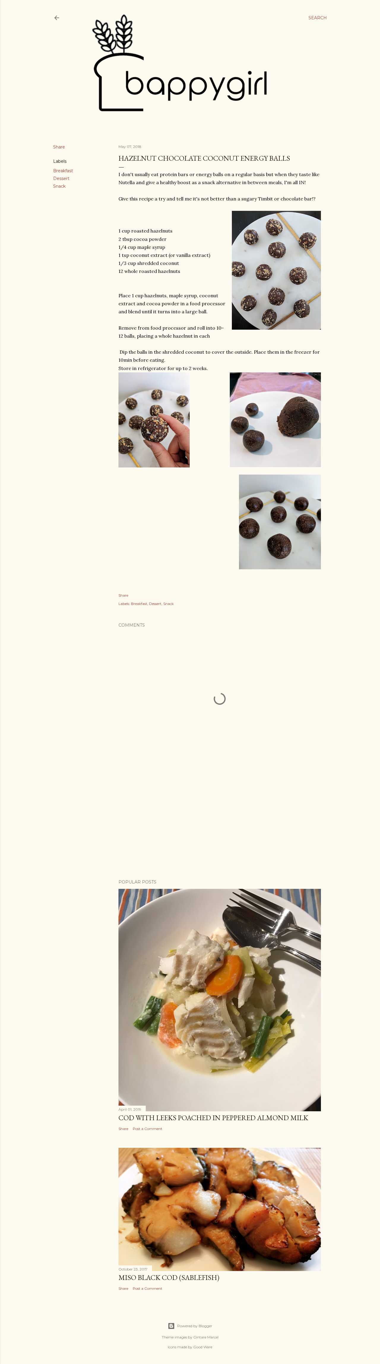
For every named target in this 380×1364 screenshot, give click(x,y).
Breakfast (63, 170)
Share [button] (59, 147)
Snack (59, 186)
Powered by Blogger (194, 1326)
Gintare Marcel (205, 1337)
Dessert (61, 178)
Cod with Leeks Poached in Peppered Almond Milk (213, 1117)
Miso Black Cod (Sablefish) (168, 1277)
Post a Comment (147, 1128)
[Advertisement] (219, 822)
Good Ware (202, 1347)
